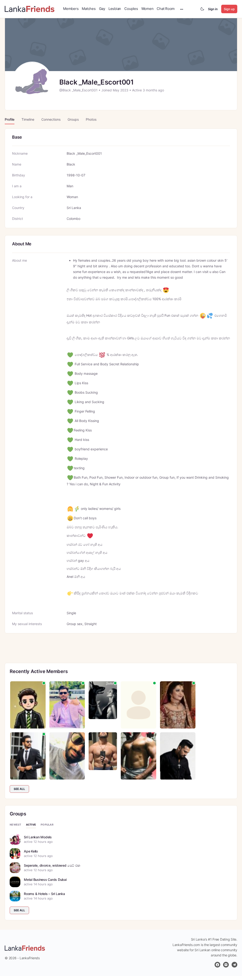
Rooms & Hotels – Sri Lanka (44, 894)
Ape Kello (31, 851)
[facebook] (217, 964)
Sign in (213, 9)
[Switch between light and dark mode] (202, 9)
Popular (47, 824)
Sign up (229, 9)
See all (19, 789)
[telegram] (234, 964)
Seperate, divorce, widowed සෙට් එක (52, 865)
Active (31, 824)
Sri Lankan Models (38, 837)
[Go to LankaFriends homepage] (29, 8)
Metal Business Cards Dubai (45, 880)
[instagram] (226, 964)
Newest (15, 824)
